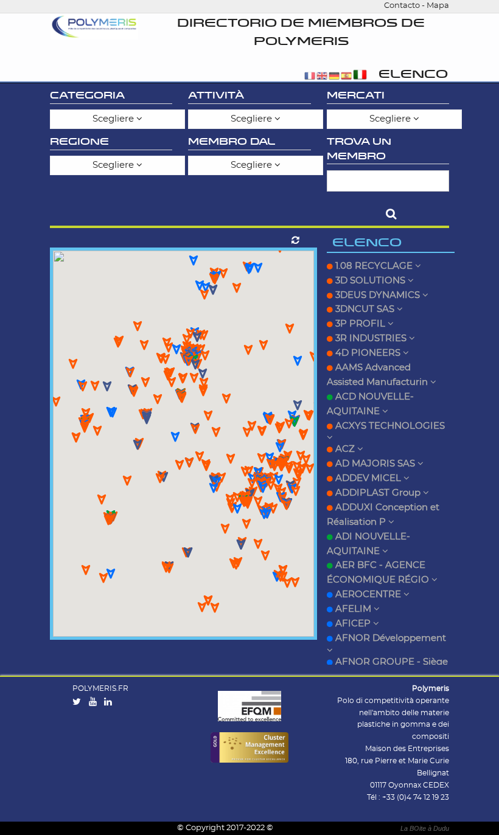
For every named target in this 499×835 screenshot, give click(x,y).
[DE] (334, 77)
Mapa (438, 6)
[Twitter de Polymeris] (79, 702)
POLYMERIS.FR (100, 688)
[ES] (346, 77)
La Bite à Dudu (424, 828)
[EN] (322, 77)
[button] (279, 428)
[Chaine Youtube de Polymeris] (95, 702)
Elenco (413, 74)
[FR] (310, 77)
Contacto (402, 6)
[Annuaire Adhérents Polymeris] (94, 27)
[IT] (360, 77)
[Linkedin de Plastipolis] (110, 702)
